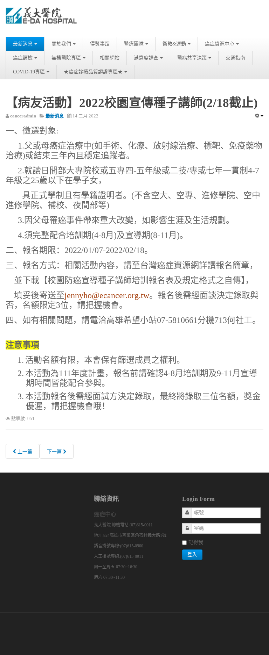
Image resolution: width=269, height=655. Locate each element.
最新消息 (23, 43)
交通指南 (235, 57)
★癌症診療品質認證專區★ (93, 71)
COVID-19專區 (29, 71)
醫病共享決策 (192, 57)
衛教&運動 (174, 43)
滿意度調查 (146, 57)
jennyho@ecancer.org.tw (106, 295)
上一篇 (24, 451)
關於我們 (61, 43)
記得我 (195, 542)
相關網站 (109, 57)
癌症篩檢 (23, 57)
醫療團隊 (134, 43)
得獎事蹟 (100, 43)
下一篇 (55, 451)
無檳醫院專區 (66, 57)
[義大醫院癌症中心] (41, 18)
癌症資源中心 (219, 43)
